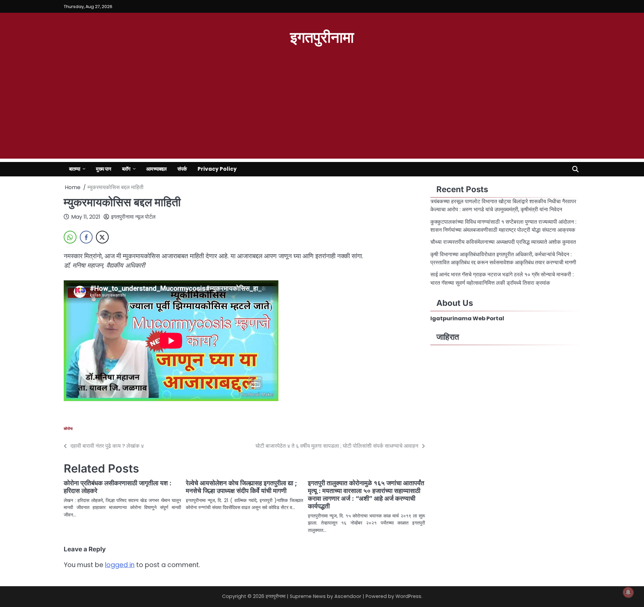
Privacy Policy (217, 168)
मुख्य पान (103, 168)
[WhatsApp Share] (70, 237)
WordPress (408, 596)
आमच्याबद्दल (156, 168)
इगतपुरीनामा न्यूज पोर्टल (133, 217)
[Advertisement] (322, 112)
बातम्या (74, 168)
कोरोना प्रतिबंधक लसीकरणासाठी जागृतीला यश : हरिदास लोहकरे (117, 487)
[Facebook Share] (86, 237)
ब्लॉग (126, 168)
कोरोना (68, 429)
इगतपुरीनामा (322, 36)
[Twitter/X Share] (102, 237)
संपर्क (182, 168)
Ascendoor (347, 596)
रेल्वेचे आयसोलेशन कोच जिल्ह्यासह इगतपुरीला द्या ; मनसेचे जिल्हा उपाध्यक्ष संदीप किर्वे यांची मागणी (241, 487)
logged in (120, 564)
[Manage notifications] (628, 592)
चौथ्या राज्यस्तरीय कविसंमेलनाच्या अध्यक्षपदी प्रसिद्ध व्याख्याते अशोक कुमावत (503, 242)
